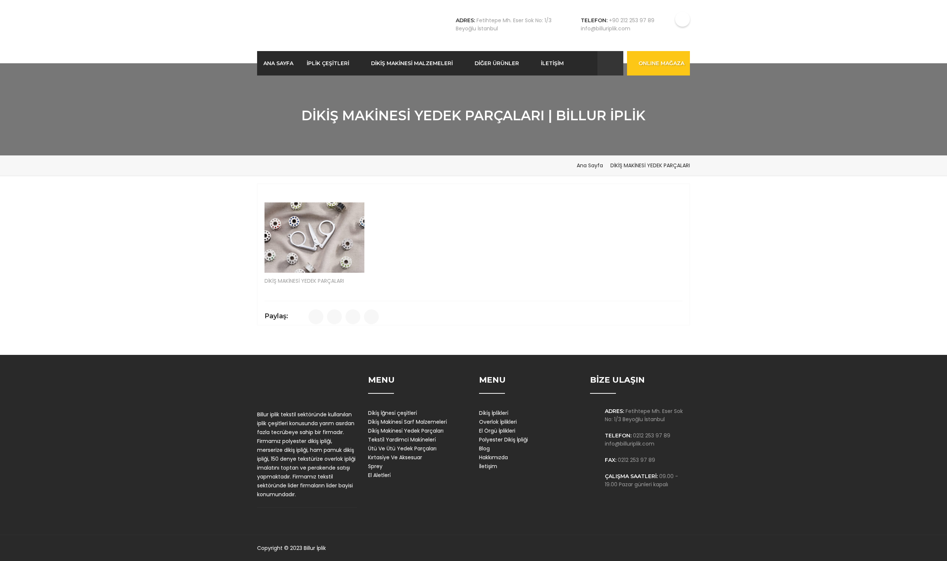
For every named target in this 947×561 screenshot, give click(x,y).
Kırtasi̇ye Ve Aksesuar (395, 457)
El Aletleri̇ (379, 475)
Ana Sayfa (590, 165)
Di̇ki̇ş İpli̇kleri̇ (493, 413)
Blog (484, 448)
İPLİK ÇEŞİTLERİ (328, 63)
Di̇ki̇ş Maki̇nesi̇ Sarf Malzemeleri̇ (407, 422)
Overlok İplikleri (498, 422)
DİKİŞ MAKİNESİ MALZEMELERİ (412, 63)
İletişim (488, 466)
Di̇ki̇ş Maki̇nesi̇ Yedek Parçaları (406, 430)
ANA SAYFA (278, 63)
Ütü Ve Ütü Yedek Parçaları (402, 448)
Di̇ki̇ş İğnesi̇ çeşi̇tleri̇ (392, 413)
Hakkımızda (493, 457)
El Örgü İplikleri (497, 430)
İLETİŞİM (552, 63)
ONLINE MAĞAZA (661, 63)
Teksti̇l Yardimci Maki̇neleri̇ (402, 439)
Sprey (375, 466)
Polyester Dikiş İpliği (503, 439)
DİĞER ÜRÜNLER (497, 63)
